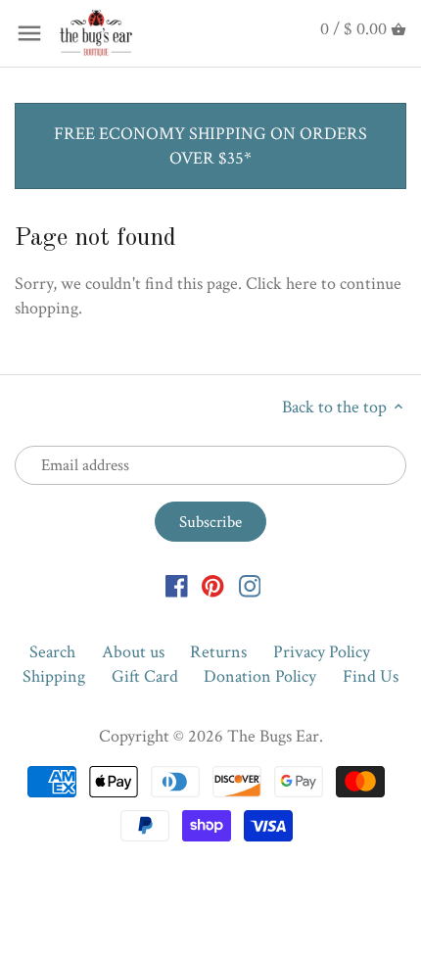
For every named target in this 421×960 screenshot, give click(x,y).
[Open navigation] (29, 33)
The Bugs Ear (273, 736)
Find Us (370, 676)
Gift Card (145, 676)
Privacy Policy (321, 652)
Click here (281, 283)
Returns (218, 652)
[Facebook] (176, 584)
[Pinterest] (213, 584)
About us (133, 652)
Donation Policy (260, 676)
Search (52, 652)
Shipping (54, 676)
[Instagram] (250, 584)
